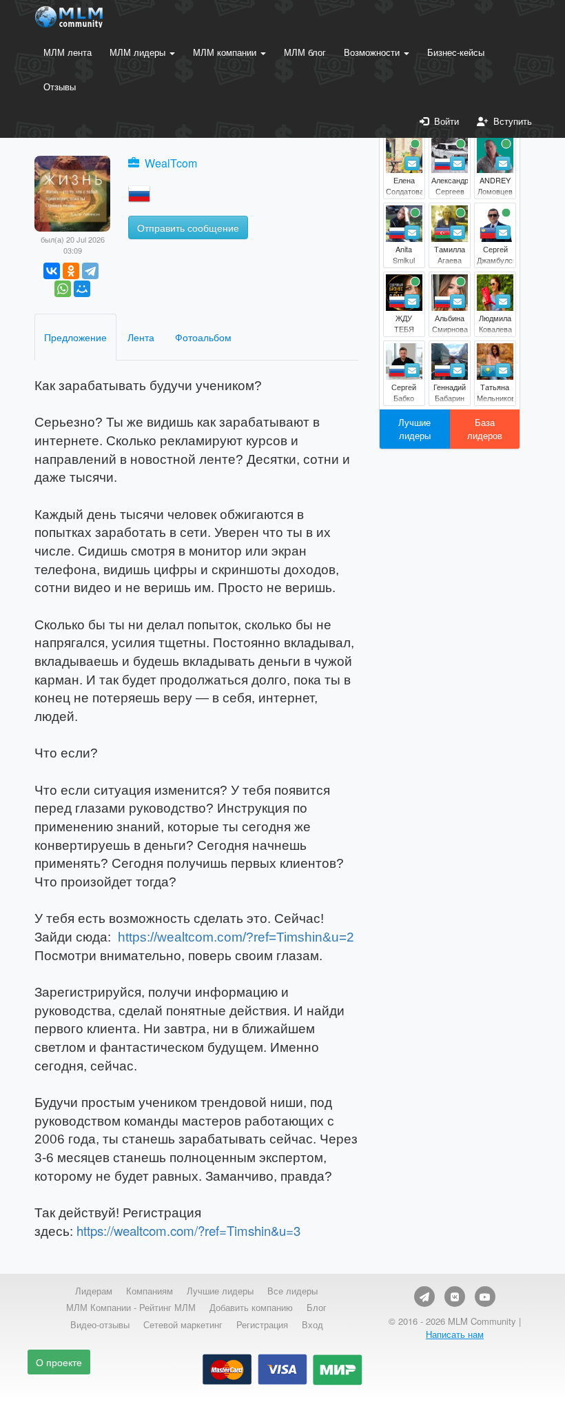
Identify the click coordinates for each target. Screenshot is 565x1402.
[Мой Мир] (82, 289)
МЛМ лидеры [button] (139, 52)
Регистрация (262, 1325)
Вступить (510, 121)
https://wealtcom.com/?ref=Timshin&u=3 (188, 1230)
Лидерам (93, 1291)
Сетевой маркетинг (183, 1325)
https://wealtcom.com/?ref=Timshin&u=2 (236, 937)
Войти (444, 121)
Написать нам (455, 1334)
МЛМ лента (67, 52)
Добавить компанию (251, 1307)
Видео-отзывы (100, 1325)
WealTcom (171, 163)
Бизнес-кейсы (455, 52)
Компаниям (149, 1291)
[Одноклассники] (71, 271)
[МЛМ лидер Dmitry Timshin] (72, 192)
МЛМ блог (305, 52)
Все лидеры (292, 1291)
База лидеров (484, 429)
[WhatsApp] (62, 289)
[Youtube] (485, 1296)
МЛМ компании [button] (226, 52)
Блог (317, 1307)
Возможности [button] (373, 52)
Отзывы (59, 86)
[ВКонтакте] (51, 271)
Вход (312, 1325)
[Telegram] (90, 271)
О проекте (59, 1362)
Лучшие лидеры (414, 429)
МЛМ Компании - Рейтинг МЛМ (131, 1307)
